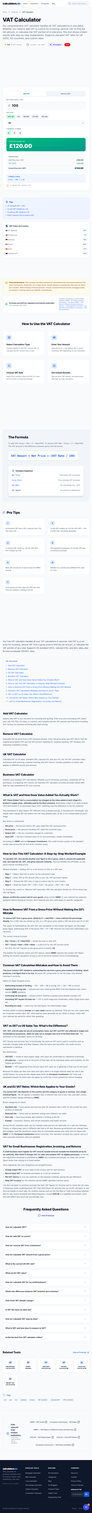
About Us (74, 1473)
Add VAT (26, 94)
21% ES (35, 116)
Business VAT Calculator (18, 676)
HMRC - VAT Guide (71, 300)
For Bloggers (52, 1485)
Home (25, 3)
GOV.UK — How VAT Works (68, 1437)
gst (11, 1400)
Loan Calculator (31, 1481)
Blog (53, 3)
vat (5, 1400)
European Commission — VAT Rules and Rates (55, 1444)
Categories (45, 3)
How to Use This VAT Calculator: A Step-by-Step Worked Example (36, 683)
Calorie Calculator (31, 1489)
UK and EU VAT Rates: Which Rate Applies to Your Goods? (34, 698)
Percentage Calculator (33, 1485)
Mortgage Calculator (33, 1473)
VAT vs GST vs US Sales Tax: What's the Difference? (30, 694)
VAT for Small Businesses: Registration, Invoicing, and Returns (35, 701)
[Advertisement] (46, 66)
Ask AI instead (46, 1215)
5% (18, 116)
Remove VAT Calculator (18, 669)
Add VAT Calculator (16, 665)
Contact (74, 1477)
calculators (10, 1468)
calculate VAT (55, 1400)
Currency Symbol (13, 129)
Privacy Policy (76, 1481)
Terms (80, 1508)
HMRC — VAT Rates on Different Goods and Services (71, 303)
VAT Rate (9, 112)
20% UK (11, 116)
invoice (32, 1400)
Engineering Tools (54, 1497)
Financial (14, 12)
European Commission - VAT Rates (71, 301)
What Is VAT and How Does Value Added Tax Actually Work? (33, 680)
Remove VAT (65, 94)
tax (16, 1400)
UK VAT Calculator (16, 673)
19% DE (26, 116)
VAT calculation (68, 1400)
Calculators (34, 3)
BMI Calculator (30, 1477)
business (23, 1400)
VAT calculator (42, 1400)
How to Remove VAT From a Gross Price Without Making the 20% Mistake (39, 687)
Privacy (74, 1508)
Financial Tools (53, 1489)
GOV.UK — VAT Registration (67, 306)
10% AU (44, 116)
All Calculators (53, 1473)
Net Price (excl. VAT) (14, 100)
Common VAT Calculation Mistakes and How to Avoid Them (33, 690)
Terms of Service (77, 1485)
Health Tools (52, 1493)
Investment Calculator (33, 1493)
